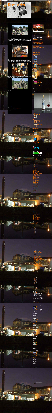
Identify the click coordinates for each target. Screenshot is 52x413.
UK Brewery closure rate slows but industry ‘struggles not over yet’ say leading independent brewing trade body (38, 42)
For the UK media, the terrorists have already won (39, 132)
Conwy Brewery (35, 162)
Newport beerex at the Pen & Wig (38, 250)
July (35, 278)
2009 (34, 287)
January (35, 284)
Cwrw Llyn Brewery (35, 164)
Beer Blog (35, 143)
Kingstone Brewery (35, 184)
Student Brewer (36, 128)
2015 (34, 232)
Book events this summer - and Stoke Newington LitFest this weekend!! (39, 82)
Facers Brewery (35, 167)
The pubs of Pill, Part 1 (36, 333)
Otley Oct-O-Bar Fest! (37, 251)
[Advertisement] (20, 121)
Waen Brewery (35, 215)
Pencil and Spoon (36, 75)
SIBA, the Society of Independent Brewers (38, 207)
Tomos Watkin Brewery (36, 210)
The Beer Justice (36, 119)
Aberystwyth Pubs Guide (37, 137)
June (35, 279)
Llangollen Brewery (35, 187)
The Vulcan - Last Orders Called (37, 136)
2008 (34, 288)
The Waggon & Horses (39, 59)
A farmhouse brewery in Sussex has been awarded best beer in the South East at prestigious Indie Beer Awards (38, 48)
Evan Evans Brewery (35, 166)
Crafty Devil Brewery (35, 163)
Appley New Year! (36, 113)
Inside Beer (34, 181)
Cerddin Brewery (35, 160)
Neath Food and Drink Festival (38, 266)
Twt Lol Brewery (35, 212)
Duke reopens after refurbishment (38, 273)
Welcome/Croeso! (39, 138)
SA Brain (34, 205)
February (35, 283)
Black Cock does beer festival (38, 265)
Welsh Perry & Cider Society (36, 217)
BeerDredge (38, 76)
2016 (34, 231)
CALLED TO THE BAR (37, 68)
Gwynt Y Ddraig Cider (35, 178)
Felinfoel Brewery (35, 169)
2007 (34, 289)
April (35, 281)
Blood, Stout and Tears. (37, 114)
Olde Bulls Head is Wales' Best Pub (38, 268)
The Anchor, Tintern (11, 23)
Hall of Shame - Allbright (36, 344)
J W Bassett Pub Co (35, 182)
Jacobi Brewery (35, 183)
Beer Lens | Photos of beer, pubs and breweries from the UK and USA (38, 86)
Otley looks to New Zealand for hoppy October (38, 272)
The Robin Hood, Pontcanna (38, 258)
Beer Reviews (35, 88)
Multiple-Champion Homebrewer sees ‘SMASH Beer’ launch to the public (38, 43)
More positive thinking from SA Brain (39, 259)
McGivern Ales (35, 189)
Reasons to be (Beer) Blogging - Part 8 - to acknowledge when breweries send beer (39, 121)
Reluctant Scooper (36, 142)
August (35, 277)
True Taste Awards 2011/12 (37, 256)
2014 (34, 233)
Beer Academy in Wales (37, 263)
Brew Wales (16, 4)
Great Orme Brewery (35, 172)
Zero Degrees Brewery (36, 219)
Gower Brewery (35, 170)
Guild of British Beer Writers (36, 175)
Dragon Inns (34, 165)
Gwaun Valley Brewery (36, 177)
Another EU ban (36, 255)
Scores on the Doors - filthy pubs (38, 264)
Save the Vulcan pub (35, 206)
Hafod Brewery (35, 179)
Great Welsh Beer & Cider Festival (37, 173)
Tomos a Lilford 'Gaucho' (40, 115)
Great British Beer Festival (36, 171)
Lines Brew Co (35, 185)
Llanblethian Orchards (36, 186)
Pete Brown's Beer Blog (37, 80)
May (35, 280)
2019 (34, 228)
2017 (34, 230)
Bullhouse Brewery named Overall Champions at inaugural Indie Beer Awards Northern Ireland (37, 46)
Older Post (29, 128)
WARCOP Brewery (35, 216)
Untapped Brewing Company (36, 213)
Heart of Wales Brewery (36, 180)
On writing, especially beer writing (39, 69)
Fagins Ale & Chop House (36, 168)
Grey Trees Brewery (35, 174)
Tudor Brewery (35, 211)
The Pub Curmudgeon (37, 63)
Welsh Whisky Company (36, 218)
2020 (34, 227)
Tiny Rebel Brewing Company (37, 209)
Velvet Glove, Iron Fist (37, 52)
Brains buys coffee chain (37, 267)
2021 (34, 226)
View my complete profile (36, 302)
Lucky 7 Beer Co (35, 188)
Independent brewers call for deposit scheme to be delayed (37, 40)
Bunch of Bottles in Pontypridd (38, 260)
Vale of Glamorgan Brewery (36, 214)
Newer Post (10, 128)
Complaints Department (14, 19)
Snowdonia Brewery (35, 208)
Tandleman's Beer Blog (37, 54)
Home (9, 19)
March (35, 282)
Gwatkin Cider (35, 176)
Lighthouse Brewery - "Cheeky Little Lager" (39, 125)
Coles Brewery (35, 161)
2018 (34, 229)
